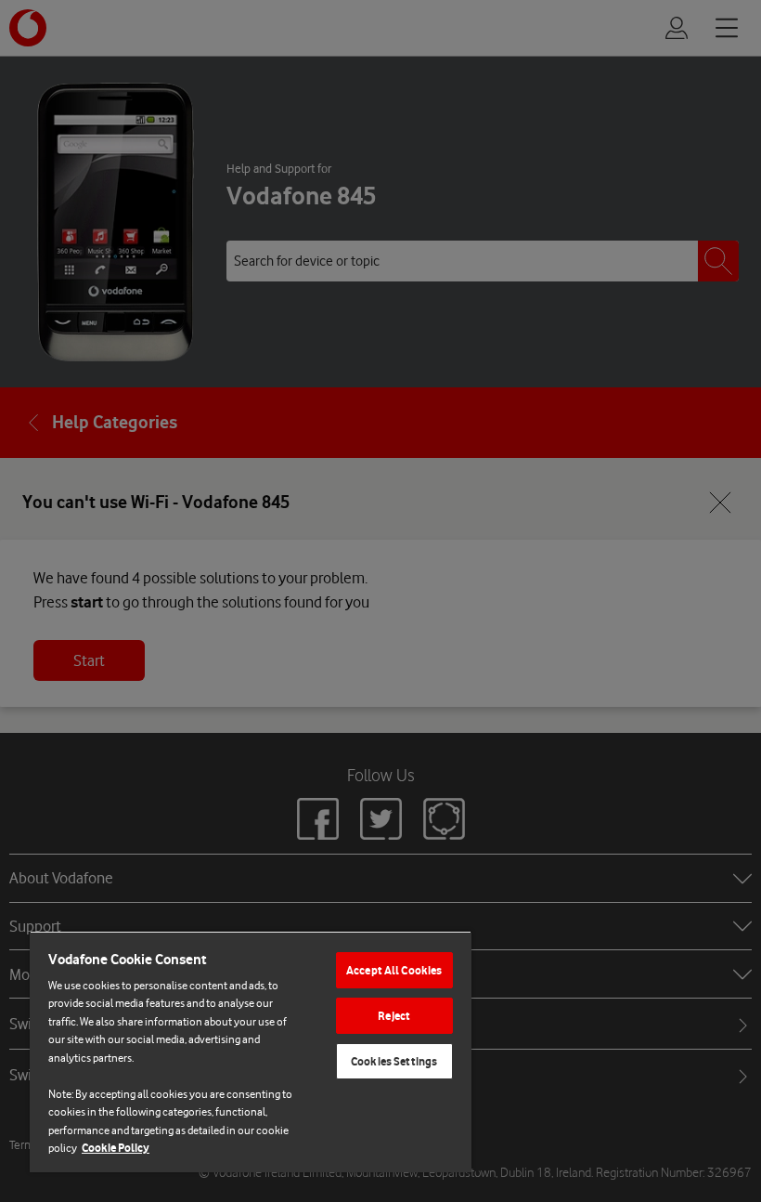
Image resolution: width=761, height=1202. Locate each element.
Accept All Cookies (394, 970)
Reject (394, 1016)
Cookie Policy (115, 1148)
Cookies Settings (394, 1061)
